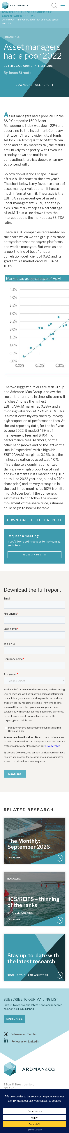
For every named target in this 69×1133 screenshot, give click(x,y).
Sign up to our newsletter (27, 975)
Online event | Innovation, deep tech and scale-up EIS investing (30, 21)
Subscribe (14, 1018)
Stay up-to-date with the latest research (33, 958)
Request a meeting (34, 555)
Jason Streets (19, 73)
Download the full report (34, 520)
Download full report (34, 84)
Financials (12, 37)
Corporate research (39, 66)
